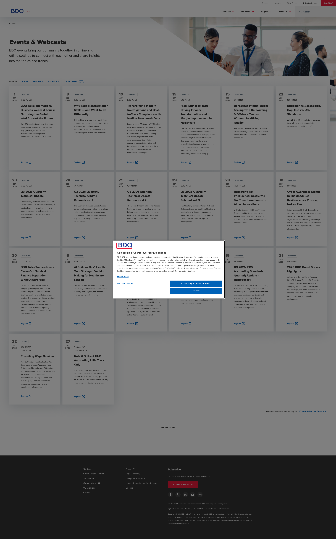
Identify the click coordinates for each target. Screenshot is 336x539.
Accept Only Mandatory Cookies (196, 283)
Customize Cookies (124, 283)
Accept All (195, 290)
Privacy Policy (123, 276)
